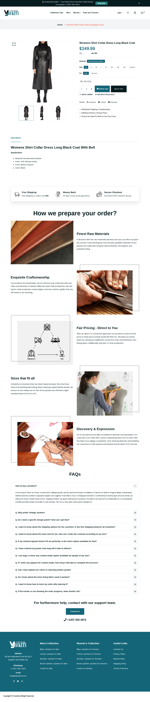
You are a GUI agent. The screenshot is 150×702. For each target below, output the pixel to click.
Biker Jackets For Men (49, 649)
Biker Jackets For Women (88, 649)
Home (59, 25)
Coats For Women (84, 668)
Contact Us (75, 611)
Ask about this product (106, 94)
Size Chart (87, 81)
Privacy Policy (119, 654)
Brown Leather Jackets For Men (53, 663)
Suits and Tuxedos (90, 13)
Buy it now (118, 89)
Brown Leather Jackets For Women (92, 663)
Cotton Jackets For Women (89, 654)
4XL (124, 67)
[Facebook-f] (14, 681)
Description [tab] (16, 138)
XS (86, 67)
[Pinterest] (18, 681)
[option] (42, 72)
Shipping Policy (119, 663)
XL (106, 67)
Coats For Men (46, 668)
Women (76, 13)
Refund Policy (119, 659)
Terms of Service (120, 668)
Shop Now (101, 3)
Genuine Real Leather (96, 61)
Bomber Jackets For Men (51, 659)
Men (68, 13)
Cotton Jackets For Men (50, 654)
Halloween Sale (56, 13)
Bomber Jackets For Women (89, 659)
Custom (132, 67)
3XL (118, 67)
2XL (112, 67)
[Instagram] (22, 681)
